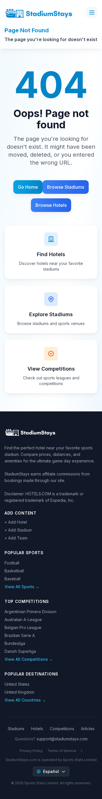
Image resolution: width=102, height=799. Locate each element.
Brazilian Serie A (20, 635)
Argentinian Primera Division (30, 611)
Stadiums (16, 728)
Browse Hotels (51, 205)
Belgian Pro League (23, 627)
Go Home (28, 187)
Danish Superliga (20, 651)
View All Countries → (25, 700)
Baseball (12, 578)
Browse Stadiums (65, 187)
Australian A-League (23, 619)
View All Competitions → (29, 659)
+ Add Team (16, 538)
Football (12, 562)
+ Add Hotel (16, 522)
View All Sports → (22, 586)
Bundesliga (15, 643)
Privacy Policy (31, 751)
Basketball (14, 570)
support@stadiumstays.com (62, 738)
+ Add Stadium (18, 530)
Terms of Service (61, 751)
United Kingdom (19, 692)
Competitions (62, 728)
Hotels (37, 728)
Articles (88, 728)
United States (17, 684)
